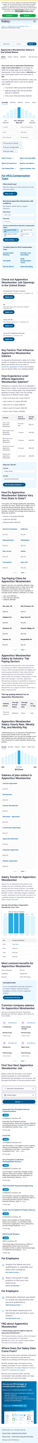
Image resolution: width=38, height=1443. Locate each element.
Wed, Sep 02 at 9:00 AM (10, 234)
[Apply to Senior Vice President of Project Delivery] (5, 1213)
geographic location (17, 367)
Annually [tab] (5, 102)
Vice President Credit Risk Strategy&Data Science (13, 1161)
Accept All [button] (9, 15)
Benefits (23, 57)
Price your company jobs (11, 147)
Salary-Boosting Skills (27, 158)
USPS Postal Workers (11, 1234)
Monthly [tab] (13, 102)
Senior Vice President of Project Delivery (18, 1210)
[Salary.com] (5, 21)
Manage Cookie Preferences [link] (10, 1440)
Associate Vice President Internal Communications (15, 1110)
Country (5, 468)
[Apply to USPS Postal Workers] (5, 1238)
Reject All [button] (26, 15)
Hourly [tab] (27, 102)
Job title (5, 476)
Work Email (6, 212)
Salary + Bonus (13, 57)
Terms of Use (6, 1436)
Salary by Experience (9, 163)
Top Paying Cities (8, 168)
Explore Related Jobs (27, 168)
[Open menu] (34, 21)
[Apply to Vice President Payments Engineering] (5, 1189)
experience (5, 367)
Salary (3, 57)
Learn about (8, 1405)
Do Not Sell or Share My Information (22, 1436)
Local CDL (6, 1135)
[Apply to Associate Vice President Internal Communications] (5, 1115)
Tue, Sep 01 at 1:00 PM (26, 230)
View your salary (8, 151)
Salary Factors (7, 158)
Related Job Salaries (27, 163)
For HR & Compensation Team (16, 177)
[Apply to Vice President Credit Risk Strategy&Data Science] (5, 1165)
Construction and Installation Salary (17, 26)
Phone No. (6, 218)
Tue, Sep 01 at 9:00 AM (10, 230)
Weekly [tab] (20, 102)
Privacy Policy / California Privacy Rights (14, 1433)
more (25, 1127)
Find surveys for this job (10, 143)
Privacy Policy (19, 11)
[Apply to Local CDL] (5, 1139)
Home (3, 26)
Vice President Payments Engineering (17, 1186)
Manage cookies (28, 11)
